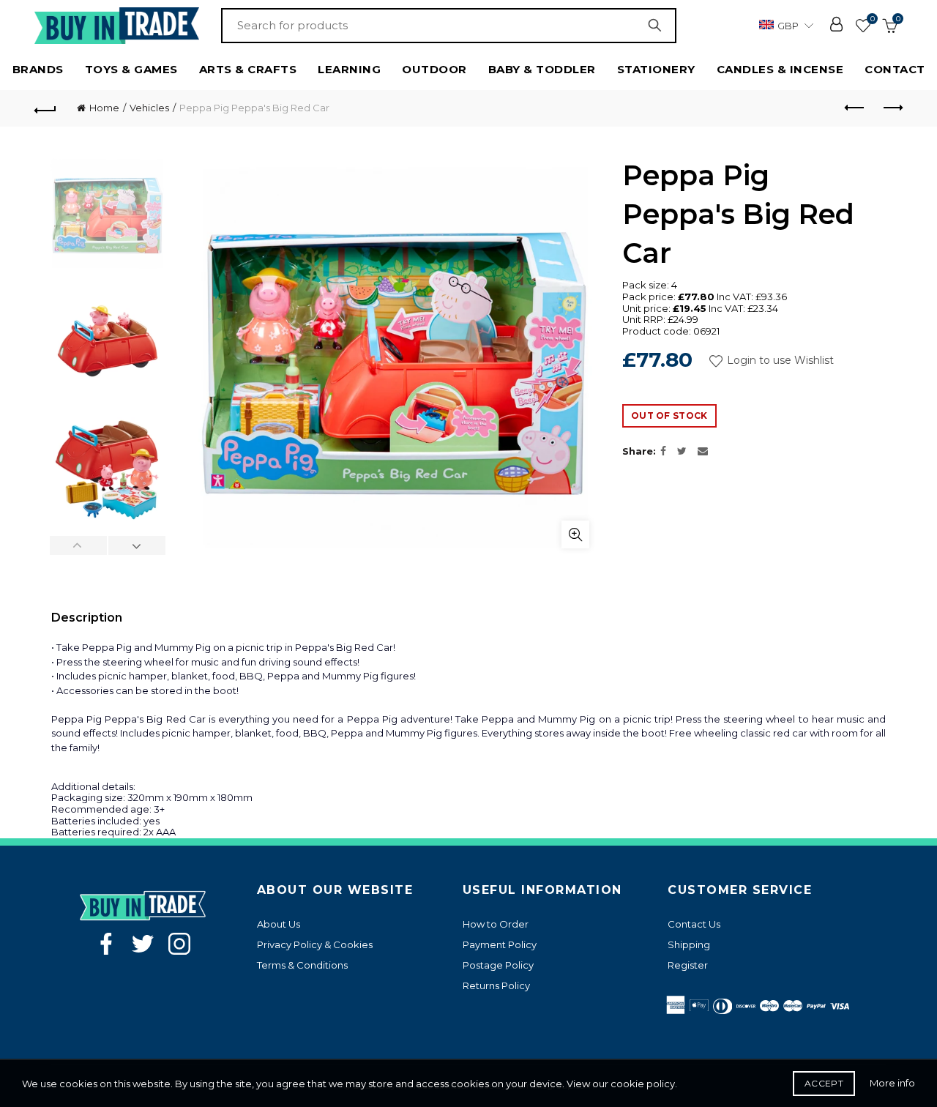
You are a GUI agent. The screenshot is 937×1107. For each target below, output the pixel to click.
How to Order (496, 924)
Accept (824, 1083)
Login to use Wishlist (779, 360)
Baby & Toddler (542, 69)
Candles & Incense (780, 69)
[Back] (45, 108)
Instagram (179, 944)
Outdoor (434, 69)
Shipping (689, 944)
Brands (38, 69)
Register (688, 965)
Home (104, 107)
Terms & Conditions (302, 965)
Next (136, 545)
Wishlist (872, 19)
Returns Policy (496, 985)
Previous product (855, 108)
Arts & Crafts (248, 69)
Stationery (656, 69)
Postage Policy (498, 965)
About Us (278, 924)
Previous (79, 545)
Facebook (106, 944)
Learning (349, 69)
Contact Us (694, 924)
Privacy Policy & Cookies (315, 944)
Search (658, 26)
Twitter (142, 944)
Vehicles (149, 107)
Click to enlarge (575, 534)
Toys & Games (131, 69)
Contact (895, 69)
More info (892, 1083)
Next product (891, 108)
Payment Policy (500, 944)
